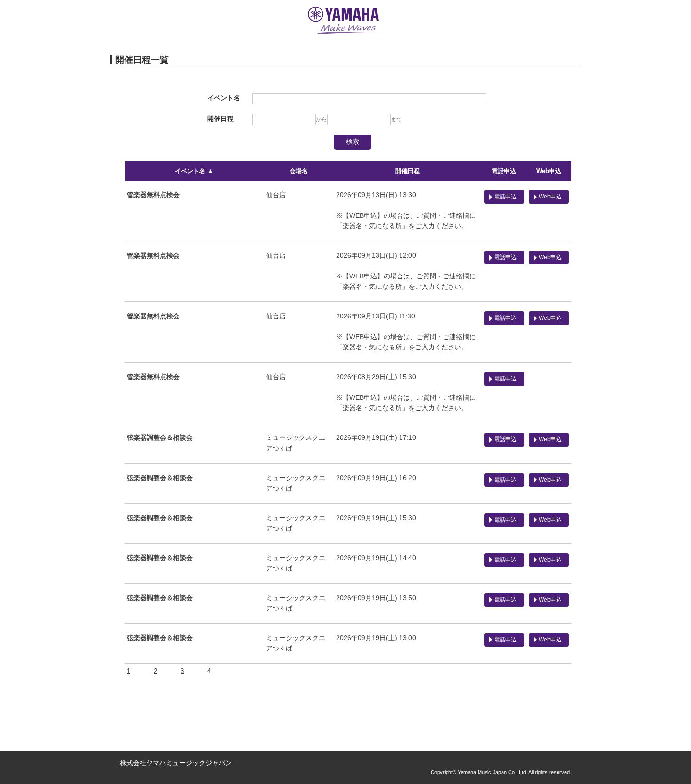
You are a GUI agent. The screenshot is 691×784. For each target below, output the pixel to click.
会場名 (299, 170)
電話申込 (504, 170)
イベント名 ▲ (194, 170)
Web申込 (548, 170)
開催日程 (407, 170)
